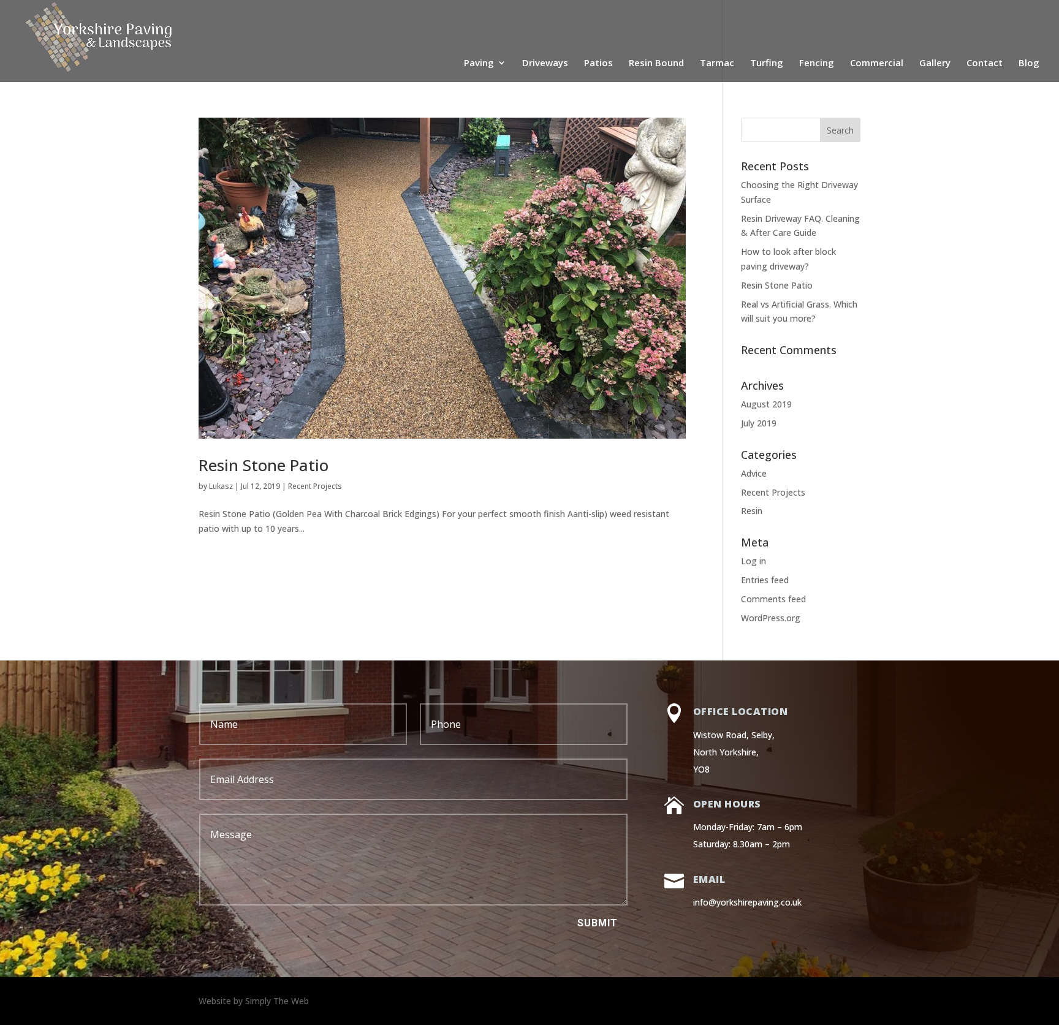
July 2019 (758, 423)
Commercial (876, 63)
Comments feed (773, 599)
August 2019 (766, 404)
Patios (598, 63)
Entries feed (765, 580)
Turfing (766, 63)
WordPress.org (770, 618)
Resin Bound (656, 63)
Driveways (545, 63)
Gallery (935, 63)
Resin (751, 510)
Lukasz (221, 486)
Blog (1029, 63)
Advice (754, 473)
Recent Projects (315, 486)
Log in (753, 561)
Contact (984, 63)
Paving (479, 63)
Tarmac (717, 63)
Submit (597, 923)
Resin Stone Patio (263, 465)
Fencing (816, 63)
